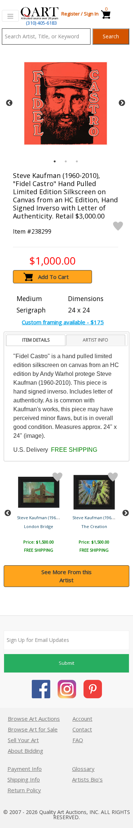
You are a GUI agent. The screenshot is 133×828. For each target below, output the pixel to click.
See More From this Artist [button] (66, 576)
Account (82, 718)
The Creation (94, 526)
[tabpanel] (65, 103)
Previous (9, 103)
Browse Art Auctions (34, 718)
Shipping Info (23, 779)
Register (70, 13)
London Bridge (38, 526)
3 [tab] (77, 161)
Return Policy (24, 790)
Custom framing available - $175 (63, 322)
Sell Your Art (23, 740)
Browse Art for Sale (33, 729)
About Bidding (25, 750)
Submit (66, 663)
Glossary (83, 768)
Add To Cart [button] (53, 276)
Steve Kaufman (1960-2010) (43, 517)
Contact (82, 729)
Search (111, 36)
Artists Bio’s (87, 779)
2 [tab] (65, 161)
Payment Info (24, 768)
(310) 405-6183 (41, 23)
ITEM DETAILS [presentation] (36, 340)
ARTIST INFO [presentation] (95, 340)
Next (122, 103)
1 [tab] (54, 161)
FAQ (77, 740)
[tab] (35, 340)
